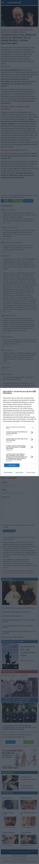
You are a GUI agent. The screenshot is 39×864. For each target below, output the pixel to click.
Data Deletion (8, 472)
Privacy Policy (30, 472)
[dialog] (19, 432)
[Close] (35, 392)
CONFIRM (12, 465)
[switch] (31, 432)
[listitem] (19, 427)
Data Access (19, 472)
